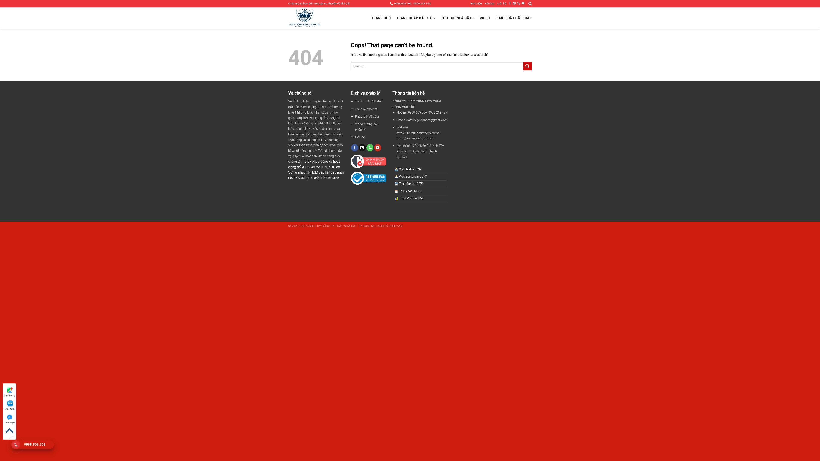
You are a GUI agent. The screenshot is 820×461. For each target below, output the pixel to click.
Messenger (9, 423)
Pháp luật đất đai (367, 116)
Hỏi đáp (489, 3)
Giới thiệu (476, 3)
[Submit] (527, 66)
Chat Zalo (9, 409)
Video (485, 18)
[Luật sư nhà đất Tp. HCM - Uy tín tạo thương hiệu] (309, 18)
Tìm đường (9, 395)
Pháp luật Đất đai (512, 18)
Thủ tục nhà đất (366, 109)
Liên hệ (501, 3)
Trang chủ (381, 18)
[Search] (530, 4)
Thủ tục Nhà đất (456, 18)
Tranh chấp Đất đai (414, 18)
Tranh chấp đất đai (368, 101)
